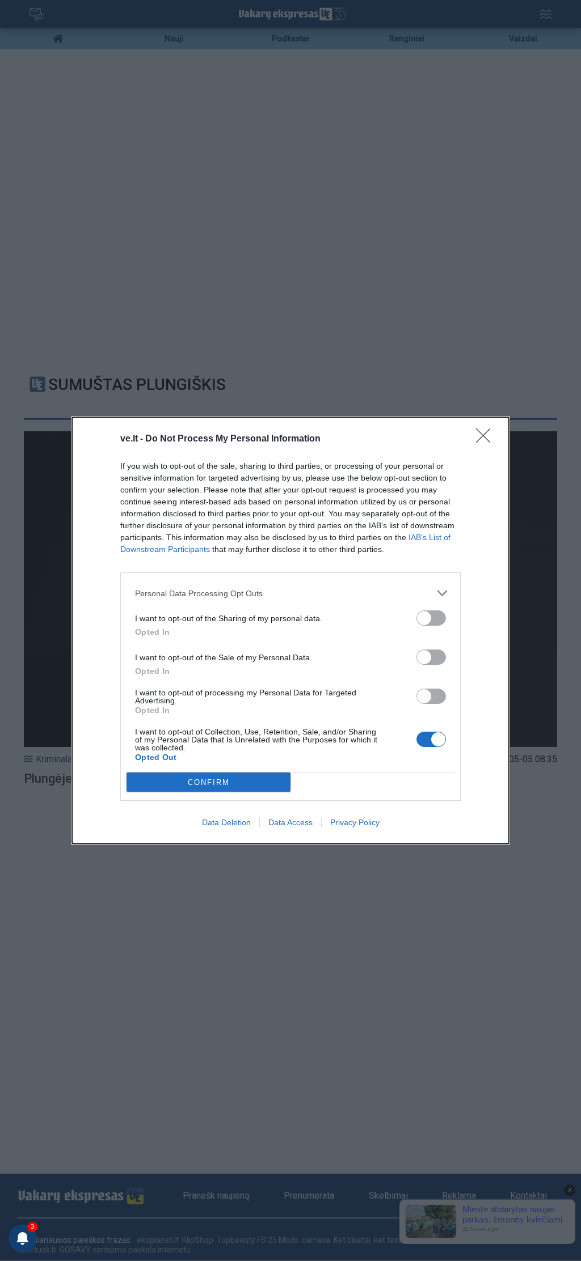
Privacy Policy (355, 822)
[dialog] (290, 630)
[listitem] (290, 593)
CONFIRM (209, 782)
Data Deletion (226, 822)
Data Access (290, 822)
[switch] (431, 618)
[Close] (487, 439)
